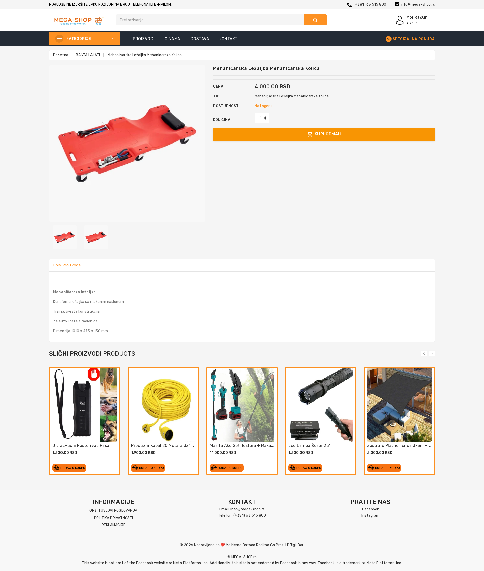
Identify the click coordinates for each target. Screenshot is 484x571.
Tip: (216, 96)
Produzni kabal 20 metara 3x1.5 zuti (167, 445)
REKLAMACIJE (114, 525)
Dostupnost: (226, 106)
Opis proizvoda (67, 265)
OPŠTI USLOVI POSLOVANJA (113, 510)
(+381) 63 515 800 (370, 4)
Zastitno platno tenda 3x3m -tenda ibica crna (413, 445)
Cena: (219, 86)
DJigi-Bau (296, 545)
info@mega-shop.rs (418, 4)
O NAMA (172, 38)
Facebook (370, 509)
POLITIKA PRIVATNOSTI (113, 518)
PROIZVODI (144, 38)
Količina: (222, 120)
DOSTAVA (200, 38)
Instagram (370, 515)
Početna (60, 55)
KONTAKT (228, 38)
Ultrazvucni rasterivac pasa (80, 445)
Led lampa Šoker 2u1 (309, 445)
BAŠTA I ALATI (88, 55)
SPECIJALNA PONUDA (413, 39)
